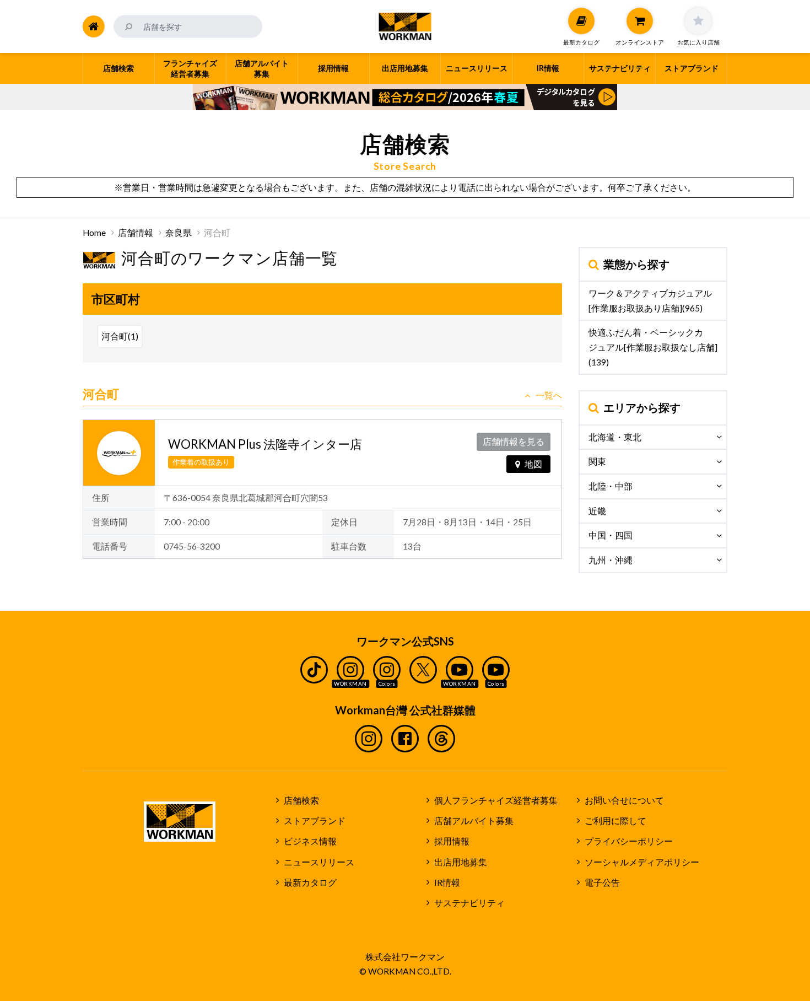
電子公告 (602, 882)
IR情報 (447, 882)
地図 (533, 464)
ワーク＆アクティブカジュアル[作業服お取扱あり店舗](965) (650, 300)
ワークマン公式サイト (405, 26)
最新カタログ (310, 882)
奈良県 (178, 233)
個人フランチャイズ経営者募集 (496, 800)
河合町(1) (119, 336)
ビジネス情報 (310, 841)
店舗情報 (135, 233)
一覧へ (549, 395)
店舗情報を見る (513, 441)
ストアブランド (314, 821)
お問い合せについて (624, 800)
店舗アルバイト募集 (474, 821)
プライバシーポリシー (629, 841)
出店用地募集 (460, 862)
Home (94, 233)
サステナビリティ (469, 903)
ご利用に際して (615, 821)
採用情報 (451, 841)
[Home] (94, 26)
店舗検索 (301, 800)
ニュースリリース (319, 862)
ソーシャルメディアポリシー (642, 862)
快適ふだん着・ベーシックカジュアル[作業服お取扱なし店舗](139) (652, 347)
